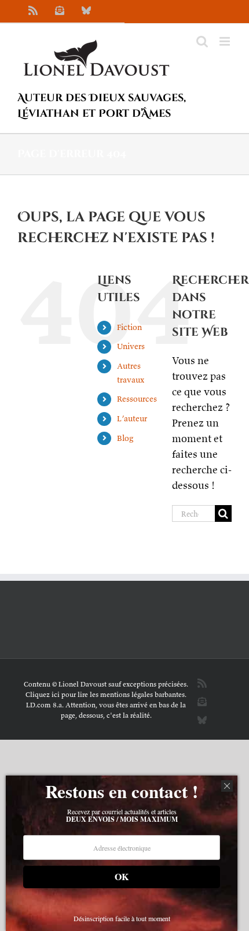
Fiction (129, 327)
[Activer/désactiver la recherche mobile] (202, 41)
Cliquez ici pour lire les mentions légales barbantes (105, 694)
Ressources (137, 399)
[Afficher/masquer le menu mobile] (225, 41)
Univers (131, 346)
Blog (125, 438)
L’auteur (132, 418)
